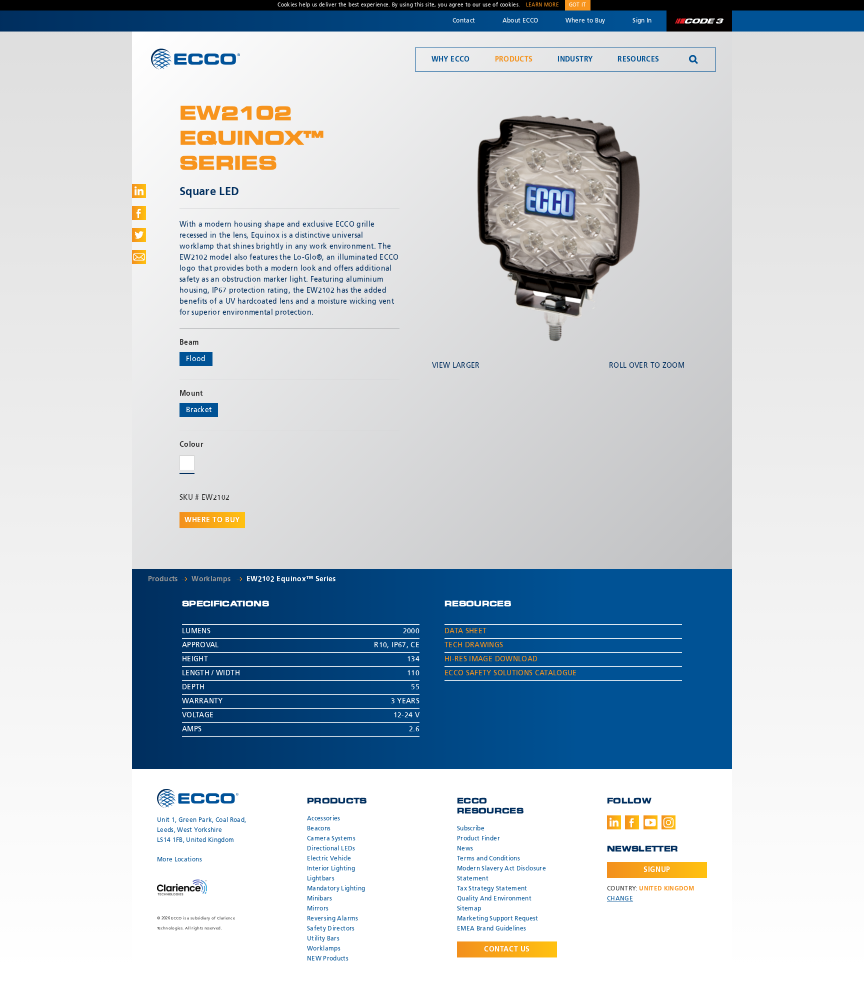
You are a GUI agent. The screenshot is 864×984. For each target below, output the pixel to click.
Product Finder (478, 839)
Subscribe (470, 829)
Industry (575, 59)
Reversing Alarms (332, 919)
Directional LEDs (331, 849)
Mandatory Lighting (336, 889)
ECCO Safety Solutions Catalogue (510, 673)
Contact (463, 21)
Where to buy (212, 520)
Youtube (651, 822)
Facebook (632, 822)
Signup (657, 869)
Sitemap (469, 909)
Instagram (669, 822)
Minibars (319, 899)
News (465, 849)
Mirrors (317, 909)
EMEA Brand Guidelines (491, 929)
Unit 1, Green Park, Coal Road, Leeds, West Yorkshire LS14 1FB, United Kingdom (201, 830)
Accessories (323, 819)
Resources (638, 59)
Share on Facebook (139, 213)
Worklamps (212, 579)
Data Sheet (465, 631)
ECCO (195, 59)
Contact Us (507, 949)
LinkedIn (614, 822)
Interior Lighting (331, 869)
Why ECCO (451, 59)
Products (514, 59)
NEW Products (327, 959)
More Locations (179, 860)
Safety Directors (331, 929)
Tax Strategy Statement (492, 889)
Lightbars (320, 879)
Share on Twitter (139, 235)
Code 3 (699, 21)
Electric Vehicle (329, 859)
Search (694, 59)
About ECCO (520, 21)
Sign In (642, 21)
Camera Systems (331, 839)
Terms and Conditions (488, 859)
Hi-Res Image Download (491, 659)
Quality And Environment (494, 899)
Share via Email (139, 257)
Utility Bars (323, 939)
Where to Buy (586, 21)
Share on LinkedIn (139, 191)
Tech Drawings (474, 645)
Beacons (318, 829)
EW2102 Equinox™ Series (291, 579)
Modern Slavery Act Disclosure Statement (501, 874)
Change (620, 899)
